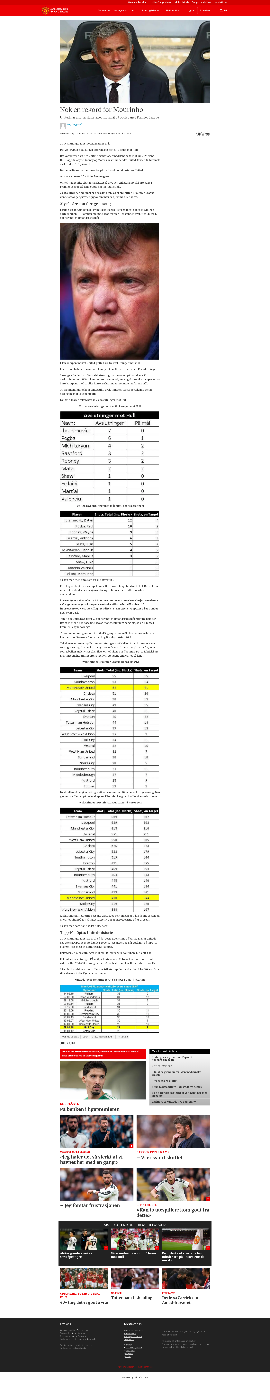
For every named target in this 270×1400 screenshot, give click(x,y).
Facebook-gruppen (134, 1348)
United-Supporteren (161, 2)
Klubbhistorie (182, 2)
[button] (65, 1242)
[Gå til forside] (55, 10)
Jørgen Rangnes (78, 1336)
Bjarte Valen (91, 1339)
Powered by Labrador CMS (135, 1377)
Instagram (130, 1351)
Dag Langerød (83, 1330)
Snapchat (129, 1354)
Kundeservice (130, 1334)
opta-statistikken (103, 1037)
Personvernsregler (126, 1367)
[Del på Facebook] (198, 134)
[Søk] (221, 10)
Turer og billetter (150, 10)
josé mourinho (70, 1037)
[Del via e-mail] (207, 134)
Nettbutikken (173, 10)
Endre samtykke (145, 1367)
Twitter (129, 1345)
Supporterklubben (202, 2)
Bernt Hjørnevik (78, 1333)
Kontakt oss (221, 2)
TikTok (128, 1357)
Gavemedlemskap (137, 2)
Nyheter (102, 10)
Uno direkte (129, 1340)
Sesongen (118, 10)
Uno (133, 10)
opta (85, 1037)
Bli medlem (205, 10)
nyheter (123, 1037)
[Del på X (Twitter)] (203, 134)
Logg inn (190, 10)
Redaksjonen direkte (133, 1337)
